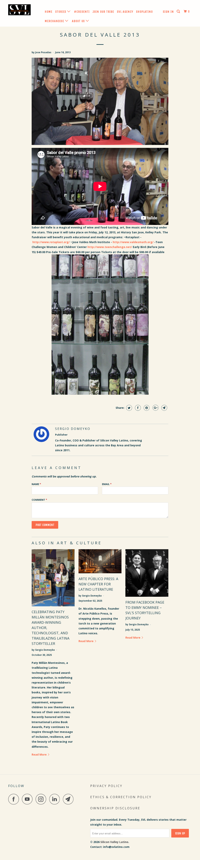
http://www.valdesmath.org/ (133, 242)
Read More (39, 754)
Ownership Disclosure (115, 808)
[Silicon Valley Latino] (23, 11)
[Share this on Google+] (155, 408)
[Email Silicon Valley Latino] (69, 799)
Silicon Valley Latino (114, 842)
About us (79, 21)
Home (48, 11)
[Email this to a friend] (163, 408)
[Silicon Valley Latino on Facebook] (14, 799)
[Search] (178, 11)
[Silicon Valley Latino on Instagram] (42, 799)
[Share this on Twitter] (128, 408)
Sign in (168, 11)
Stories (61, 11)
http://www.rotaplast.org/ (51, 242)
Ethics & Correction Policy (121, 797)
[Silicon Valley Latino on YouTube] (28, 799)
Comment (39, 499)
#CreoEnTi (82, 11)
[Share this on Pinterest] (146, 408)
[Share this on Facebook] (137, 408)
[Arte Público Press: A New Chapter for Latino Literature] (100, 561)
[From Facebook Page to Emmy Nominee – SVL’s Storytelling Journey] (146, 573)
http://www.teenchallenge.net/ (110, 247)
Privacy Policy (106, 786)
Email (107, 484)
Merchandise (55, 21)
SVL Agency (125, 11)
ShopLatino (144, 11)
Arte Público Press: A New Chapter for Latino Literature (98, 584)
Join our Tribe (103, 11)
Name (36, 484)
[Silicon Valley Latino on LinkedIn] (55, 799)
